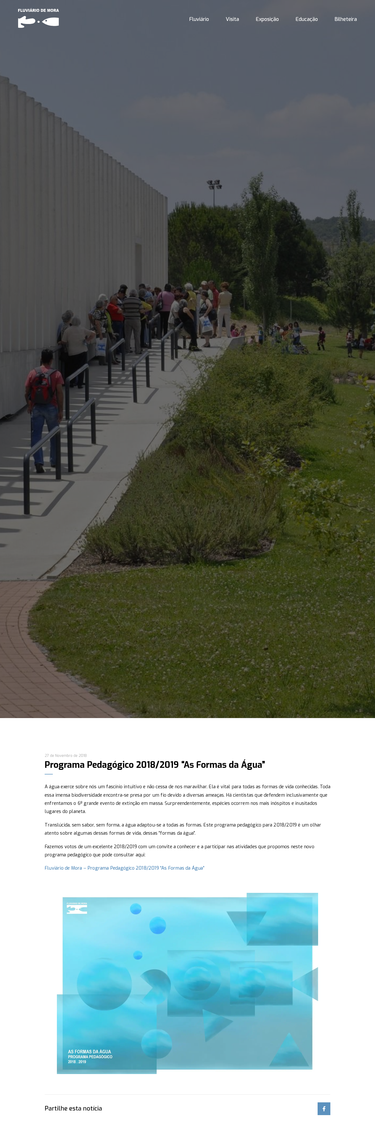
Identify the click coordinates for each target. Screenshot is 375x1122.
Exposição (267, 19)
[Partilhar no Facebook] (324, 1108)
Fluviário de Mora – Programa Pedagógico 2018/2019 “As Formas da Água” (124, 868)
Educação (307, 19)
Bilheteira (346, 19)
